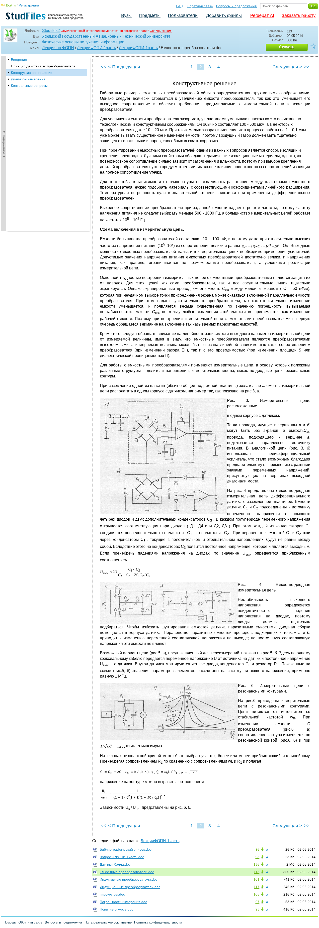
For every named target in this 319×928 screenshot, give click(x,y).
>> (307, 66)
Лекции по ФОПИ (58, 48)
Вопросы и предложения (236, 6)
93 (257, 857)
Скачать (286, 47)
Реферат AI (262, 15)
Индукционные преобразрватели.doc (130, 887)
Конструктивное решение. (32, 73)
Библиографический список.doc (126, 849)
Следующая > (287, 66)
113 (256, 872)
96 (257, 849)
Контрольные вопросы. (30, 86)
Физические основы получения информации (83, 42)
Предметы (149, 15)
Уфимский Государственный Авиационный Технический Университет (106, 36)
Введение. (19, 60)
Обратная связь (200, 6)
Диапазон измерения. (29, 79)
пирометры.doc (112, 894)
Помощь (9, 922)
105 (256, 894)
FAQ (179, 6)
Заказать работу (299, 15)
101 (256, 879)
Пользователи (183, 15)
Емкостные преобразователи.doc (127, 872)
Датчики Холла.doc (115, 864)
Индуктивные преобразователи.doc (129, 879)
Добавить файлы (224, 15)
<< (103, 66)
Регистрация (29, 5)
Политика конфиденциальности (158, 922)
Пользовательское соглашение (108, 922)
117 (256, 887)
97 (257, 902)
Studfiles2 (51, 30)
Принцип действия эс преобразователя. (44, 66)
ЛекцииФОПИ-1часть (96, 48)
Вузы (126, 15)
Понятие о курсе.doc (116, 909)
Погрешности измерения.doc (123, 902)
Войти (11, 5)
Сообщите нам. (161, 30)
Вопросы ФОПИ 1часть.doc (122, 857)
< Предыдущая (124, 66)
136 (256, 864)
